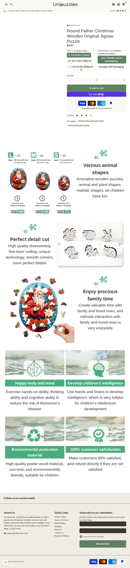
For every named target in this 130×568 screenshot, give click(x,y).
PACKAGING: (110, 52)
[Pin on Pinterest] (123, 11)
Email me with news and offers (93, 537)
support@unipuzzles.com (16, 533)
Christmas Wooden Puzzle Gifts (91, 121)
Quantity (70, 76)
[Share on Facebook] (118, 11)
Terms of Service (61, 520)
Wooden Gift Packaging (111, 66)
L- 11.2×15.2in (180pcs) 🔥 (81, 68)
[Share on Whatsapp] (125, 11)
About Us (58, 529)
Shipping (57, 526)
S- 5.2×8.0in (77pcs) (79, 55)
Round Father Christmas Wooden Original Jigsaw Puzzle (30, 11)
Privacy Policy (60, 517)
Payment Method (61, 536)
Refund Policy (60, 523)
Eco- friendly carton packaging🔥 (111, 59)
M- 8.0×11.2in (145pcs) (79, 60)
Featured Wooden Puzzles (78, 125)
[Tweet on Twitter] (120, 11)
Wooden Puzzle (73, 25)
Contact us (58, 533)
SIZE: (77, 51)
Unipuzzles (20, 562)
